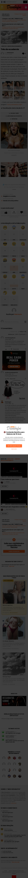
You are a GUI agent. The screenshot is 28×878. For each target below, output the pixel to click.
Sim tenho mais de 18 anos (14, 445)
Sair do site (14, 449)
